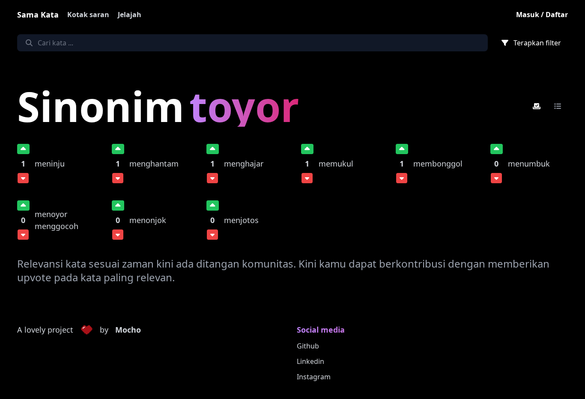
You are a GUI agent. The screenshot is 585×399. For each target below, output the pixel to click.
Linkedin (310, 361)
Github (308, 346)
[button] (86, 330)
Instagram (314, 376)
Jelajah (129, 14)
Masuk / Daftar (542, 14)
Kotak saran (88, 14)
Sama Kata (38, 14)
